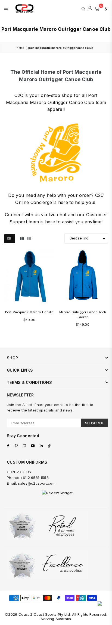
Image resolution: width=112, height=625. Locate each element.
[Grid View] (22, 238)
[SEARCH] (83, 8)
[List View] (29, 238)
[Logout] (90, 8)
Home (20, 47)
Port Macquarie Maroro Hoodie (29, 312)
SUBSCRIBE (94, 423)
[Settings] (104, 8)
